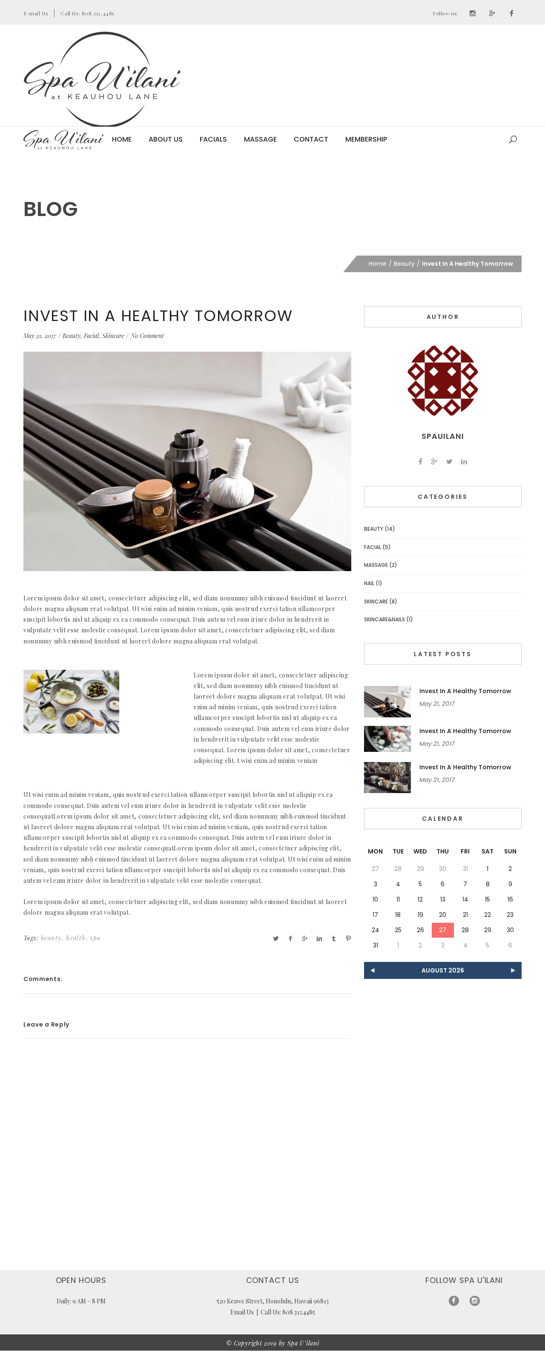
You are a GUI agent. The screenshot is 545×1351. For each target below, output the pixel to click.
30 (510, 930)
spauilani (443, 436)
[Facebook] (512, 13)
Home (122, 139)
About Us (166, 139)
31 (375, 945)
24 (375, 930)
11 (398, 899)
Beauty (404, 263)
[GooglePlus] (492, 13)
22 (487, 914)
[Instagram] (472, 13)
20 (442, 914)
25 (398, 930)
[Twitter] (449, 461)
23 (510, 914)
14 (465, 899)
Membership (366, 139)
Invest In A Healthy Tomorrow (158, 316)
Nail (369, 583)
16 (510, 899)
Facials (213, 139)
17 (375, 914)
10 (375, 899)
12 (420, 899)
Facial (91, 336)
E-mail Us (35, 13)
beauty (51, 938)
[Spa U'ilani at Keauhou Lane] (102, 79)
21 (465, 914)
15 (487, 899)
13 (442, 899)
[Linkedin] (464, 461)
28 (465, 930)
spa (95, 938)
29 (487, 930)
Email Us (242, 1312)
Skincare (113, 336)
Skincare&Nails (384, 619)
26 (420, 930)
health (76, 938)
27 (442, 930)
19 (420, 914)
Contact (311, 139)
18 (398, 914)
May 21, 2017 (39, 336)
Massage (260, 139)
